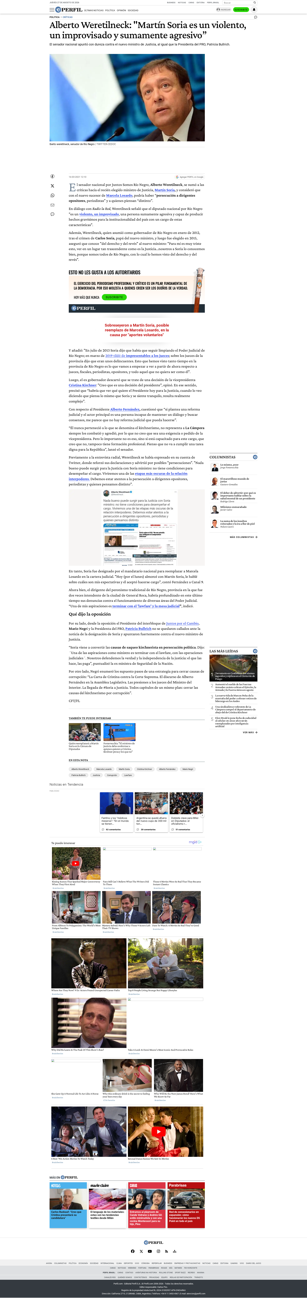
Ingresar (225, 9)
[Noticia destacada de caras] (146, 1186)
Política (110, 10)
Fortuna (142, 1268)
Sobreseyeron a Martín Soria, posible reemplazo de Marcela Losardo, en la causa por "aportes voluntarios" (137, 330)
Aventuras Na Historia (146, 1273)
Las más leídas (223, 651)
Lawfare (128, 775)
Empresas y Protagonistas (187, 1263)
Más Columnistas (242, 537)
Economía (83, 1263)
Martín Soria (165, 190)
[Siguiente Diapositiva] (202, 815)
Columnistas (222, 457)
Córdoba (145, 1263)
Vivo (242, 1263)
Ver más (248, 732)
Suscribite (241, 9)
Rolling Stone (166, 1273)
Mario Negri (188, 769)
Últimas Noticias (93, 10)
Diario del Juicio (253, 1263)
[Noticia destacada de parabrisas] (186, 1186)
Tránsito (198, 1277)
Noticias (182, 3)
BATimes (178, 1268)
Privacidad (154, 1277)
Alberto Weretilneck (80, 769)
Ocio (137, 1263)
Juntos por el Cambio (182, 623)
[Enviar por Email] (52, 205)
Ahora (49, 1263)
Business (171, 3)
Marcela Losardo (104, 769)
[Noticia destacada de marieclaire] (107, 1186)
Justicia (96, 775)
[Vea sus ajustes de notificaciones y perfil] (254, 9)
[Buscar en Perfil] (255, 2)
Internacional (107, 1263)
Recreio (191, 1273)
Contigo (129, 1273)
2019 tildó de (137, 355)
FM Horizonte (190, 1268)
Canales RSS (110, 1277)
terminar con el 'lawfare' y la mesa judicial (146, 606)
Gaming (234, 1263)
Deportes (128, 1263)
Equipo (164, 1277)
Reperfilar (157, 1263)
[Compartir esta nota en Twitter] (52, 186)
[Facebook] (132, 1251)
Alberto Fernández (124, 409)
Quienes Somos (125, 1277)
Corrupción (112, 775)
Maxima (200, 1273)
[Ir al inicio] (68, 10)
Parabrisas (154, 1268)
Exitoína (201, 3)
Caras (191, 3)
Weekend (132, 1268)
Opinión (121, 10)
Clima (119, 1263)
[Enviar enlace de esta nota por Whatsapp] (52, 195)
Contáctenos (140, 1277)
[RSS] (166, 1251)
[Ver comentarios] (255, 18)
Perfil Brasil (213, 3)
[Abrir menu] (52, 9)
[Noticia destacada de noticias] (68, 1186)
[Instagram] (158, 1251)
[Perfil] (69, 1177)
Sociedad (133, 10)
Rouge (164, 1268)
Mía (170, 1268)
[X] (141, 1251)
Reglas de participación (181, 1277)
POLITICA (54, 17)
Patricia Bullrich (78, 775)
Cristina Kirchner (144, 769)
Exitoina (224, 1263)
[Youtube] (150, 1251)
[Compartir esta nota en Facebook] (52, 176)
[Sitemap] (174, 1251)
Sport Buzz (180, 1273)
